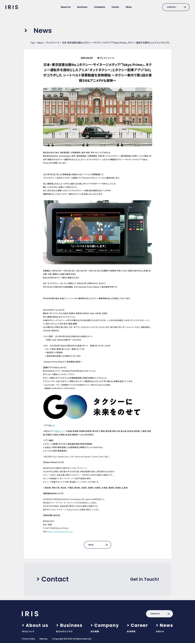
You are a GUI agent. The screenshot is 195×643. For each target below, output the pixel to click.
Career (115, 7)
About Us (66, 7)
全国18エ (58, 431)
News (129, 7)
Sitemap (43, 639)
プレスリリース (52, 43)
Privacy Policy (28, 639)
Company (99, 7)
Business (82, 7)
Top (32, 43)
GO (53, 425)
